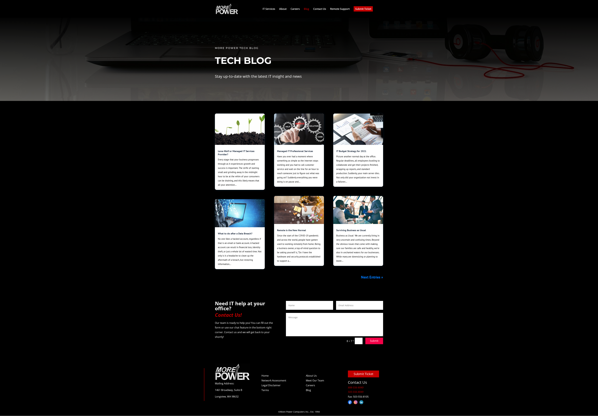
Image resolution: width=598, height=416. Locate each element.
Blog (306, 9)
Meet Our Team (315, 380)
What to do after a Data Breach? (235, 233)
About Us (311, 375)
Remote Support (340, 9)
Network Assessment (273, 380)
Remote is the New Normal (291, 230)
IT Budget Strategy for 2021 (351, 151)
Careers (295, 9)
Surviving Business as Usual (351, 230)
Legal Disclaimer (271, 385)
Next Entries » (372, 277)
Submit (374, 340)
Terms (265, 390)
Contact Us (319, 9)
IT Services (269, 9)
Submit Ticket (363, 9)
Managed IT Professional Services (295, 151)
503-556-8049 (355, 392)
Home (265, 375)
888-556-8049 (355, 387)
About (283, 9)
